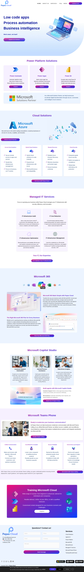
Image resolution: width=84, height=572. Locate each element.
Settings (67, 569)
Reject (60, 569)
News (65, 3)
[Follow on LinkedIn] (11, 561)
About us (45, 3)
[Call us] (8, 561)
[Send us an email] (6, 561)
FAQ (60, 3)
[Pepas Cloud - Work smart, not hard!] (7, 3)
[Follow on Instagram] (4, 561)
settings (43, 569)
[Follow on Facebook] (2, 561)
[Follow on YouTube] (13, 561)
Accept (52, 569)
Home (39, 3)
